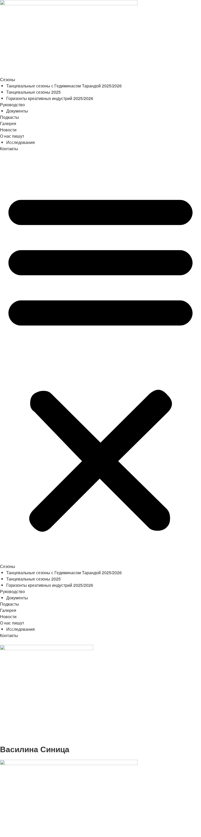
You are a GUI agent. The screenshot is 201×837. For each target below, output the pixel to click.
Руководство (12, 105)
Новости (8, 130)
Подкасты (9, 117)
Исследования (20, 142)
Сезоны (7, 79)
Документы (17, 111)
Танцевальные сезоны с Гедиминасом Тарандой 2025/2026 (64, 86)
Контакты (9, 149)
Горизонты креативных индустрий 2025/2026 (49, 98)
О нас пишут (12, 136)
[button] (100, 360)
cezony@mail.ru (16, 741)
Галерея (8, 123)
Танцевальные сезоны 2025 (33, 92)
